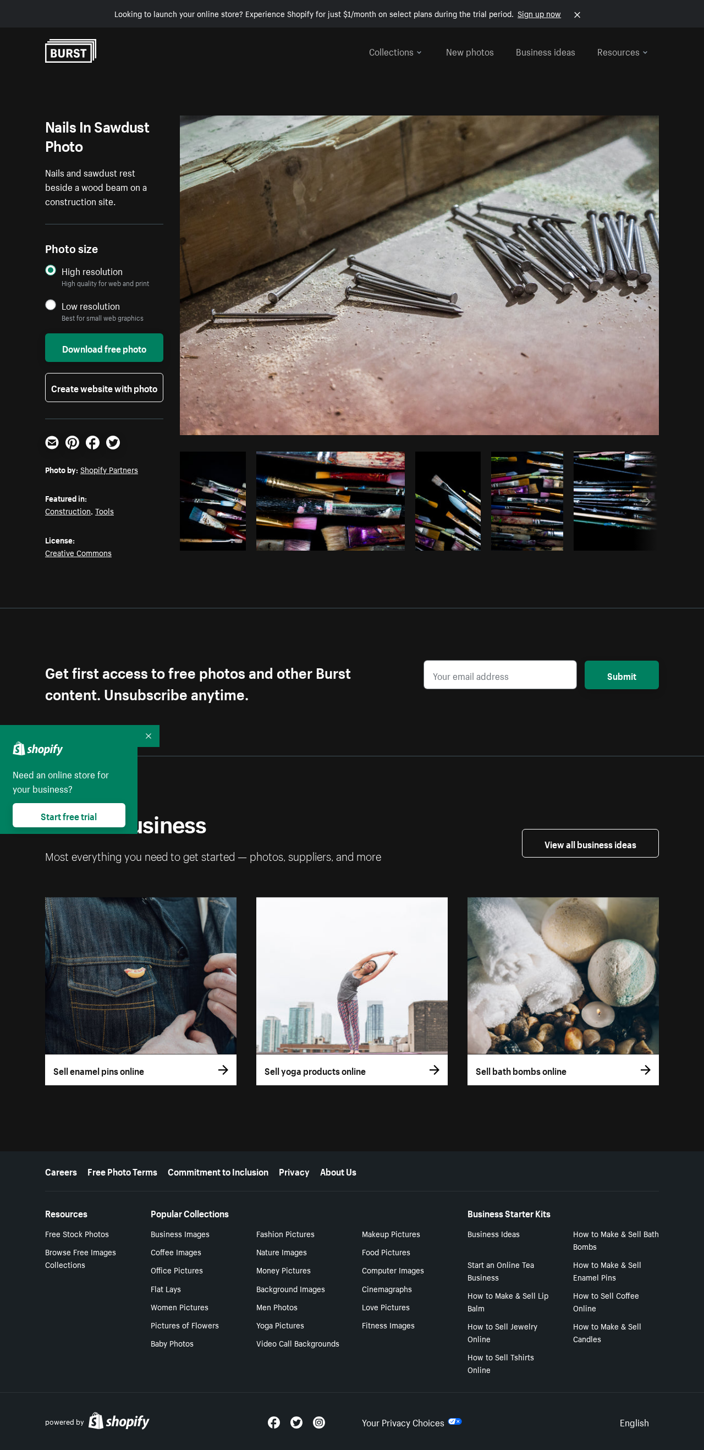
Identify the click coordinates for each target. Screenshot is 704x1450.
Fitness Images (388, 1325)
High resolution (92, 271)
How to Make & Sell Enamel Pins (607, 1270)
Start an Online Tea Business (501, 1270)
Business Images (180, 1233)
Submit (621, 675)
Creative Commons (78, 552)
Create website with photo (104, 387)
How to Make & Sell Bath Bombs (616, 1239)
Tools (104, 510)
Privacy (294, 1170)
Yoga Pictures (280, 1325)
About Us (338, 1170)
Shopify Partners (109, 469)
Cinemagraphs (387, 1288)
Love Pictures (386, 1306)
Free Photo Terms (122, 1170)
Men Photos (277, 1306)
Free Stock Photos (77, 1233)
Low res (216, 539)
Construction (68, 510)
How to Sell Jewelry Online (502, 1332)
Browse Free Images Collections (80, 1257)
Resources (618, 50)
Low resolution (91, 305)
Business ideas (545, 50)
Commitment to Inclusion (218, 1170)
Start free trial (69, 815)
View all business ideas (590, 843)
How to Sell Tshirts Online (501, 1362)
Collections (391, 50)
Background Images (290, 1288)
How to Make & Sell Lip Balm (508, 1301)
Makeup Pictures (391, 1233)
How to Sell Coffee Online (606, 1301)
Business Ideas (494, 1233)
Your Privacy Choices (403, 1421)
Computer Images (393, 1270)
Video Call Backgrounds (297, 1343)
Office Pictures (177, 1270)
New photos (470, 50)
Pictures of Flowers (185, 1325)
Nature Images (281, 1251)
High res (328, 539)
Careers (61, 1170)
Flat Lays (166, 1288)
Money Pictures (283, 1270)
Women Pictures (179, 1306)
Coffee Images (176, 1251)
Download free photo (104, 347)
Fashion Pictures (285, 1233)
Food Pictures (386, 1251)
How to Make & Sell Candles (607, 1332)
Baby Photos (172, 1343)
